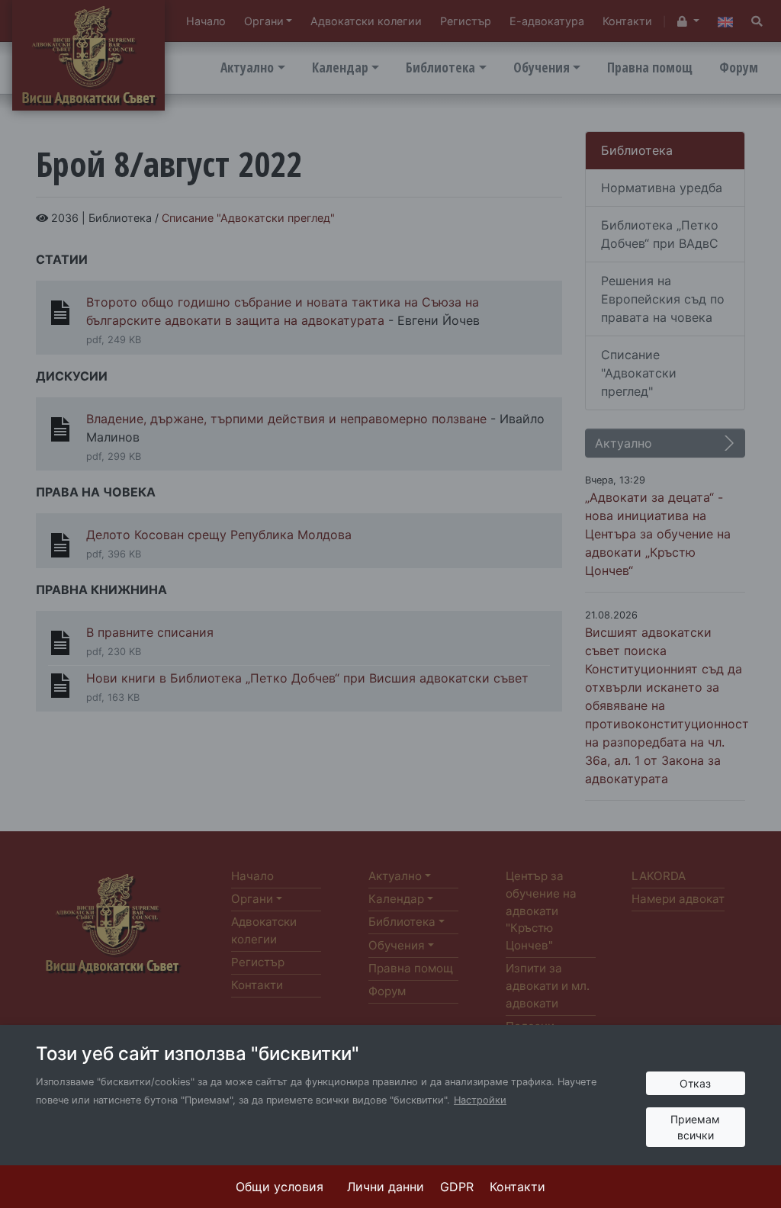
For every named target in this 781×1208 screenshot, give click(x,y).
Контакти (517, 1186)
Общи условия (279, 1186)
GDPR (457, 1186)
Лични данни (385, 1186)
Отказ (695, 1083)
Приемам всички (695, 1127)
